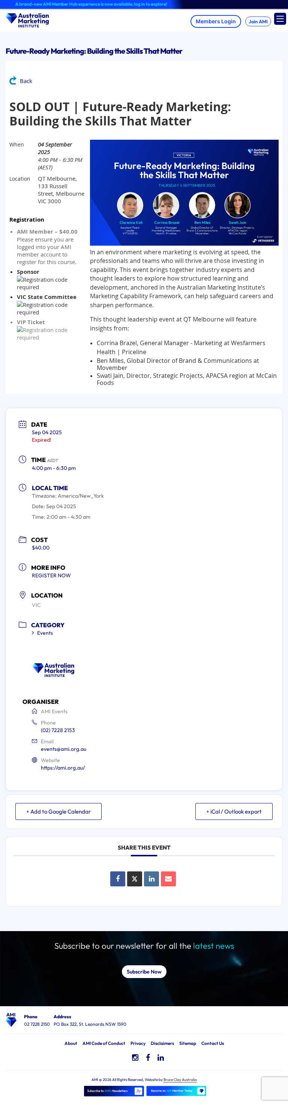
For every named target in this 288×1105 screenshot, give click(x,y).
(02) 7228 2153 (58, 730)
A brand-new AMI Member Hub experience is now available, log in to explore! (78, 4)
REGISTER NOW (51, 575)
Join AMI (258, 21)
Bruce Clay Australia (180, 1079)
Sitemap (187, 1043)
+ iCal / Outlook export (234, 811)
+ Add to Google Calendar (58, 811)
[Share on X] (134, 878)
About (70, 1043)
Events (45, 632)
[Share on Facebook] (117, 878)
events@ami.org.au (63, 749)
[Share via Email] (168, 878)
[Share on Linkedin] (151, 878)
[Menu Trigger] (280, 19)
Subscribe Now (144, 971)
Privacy (138, 1043)
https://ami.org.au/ (63, 767)
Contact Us (212, 1043)
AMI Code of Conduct (103, 1043)
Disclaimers (162, 1043)
